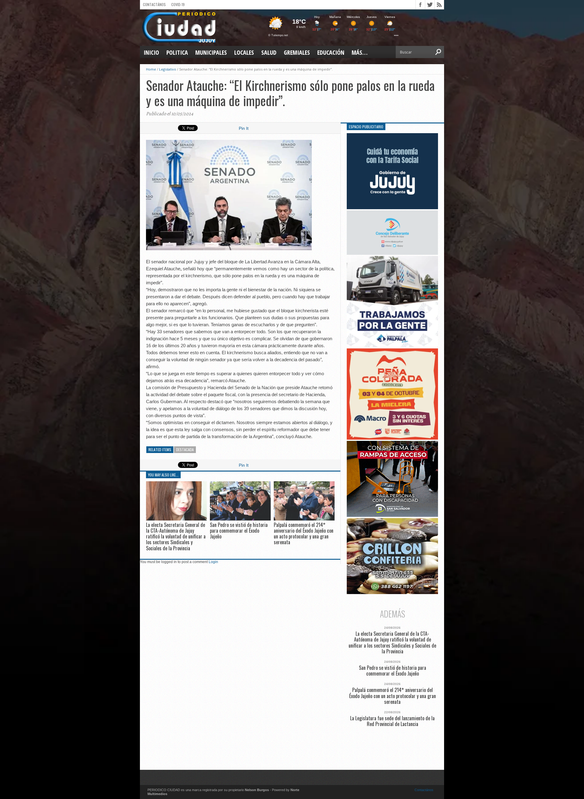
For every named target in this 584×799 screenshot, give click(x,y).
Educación (330, 52)
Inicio (151, 52)
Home (151, 69)
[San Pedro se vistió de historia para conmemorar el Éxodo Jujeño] (240, 518)
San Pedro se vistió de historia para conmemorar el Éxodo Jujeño (239, 530)
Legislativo (167, 69)
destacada (185, 449)
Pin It (244, 128)
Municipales (211, 52)
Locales (244, 52)
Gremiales (297, 52)
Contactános (424, 790)
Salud (268, 52)
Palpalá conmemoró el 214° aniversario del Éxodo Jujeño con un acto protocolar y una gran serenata (303, 533)
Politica (177, 52)
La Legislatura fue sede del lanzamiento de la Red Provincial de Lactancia (392, 721)
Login (213, 562)
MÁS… (359, 52)
